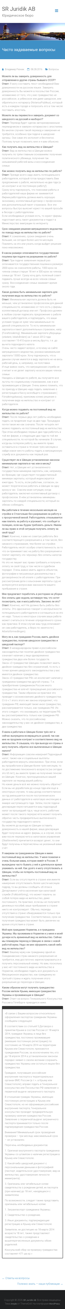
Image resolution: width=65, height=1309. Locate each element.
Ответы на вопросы (16, 1278)
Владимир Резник (14, 69)
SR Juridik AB (18, 8)
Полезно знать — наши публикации (40, 1283)
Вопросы (54, 69)
